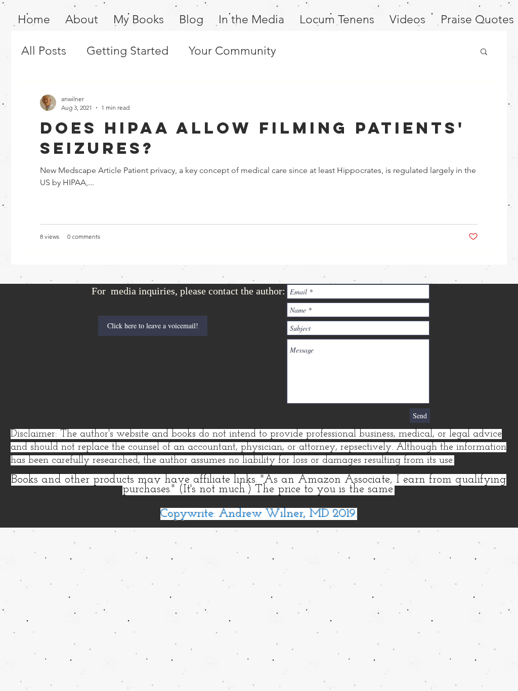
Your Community (232, 51)
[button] (484, 52)
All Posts (43, 51)
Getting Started (127, 51)
